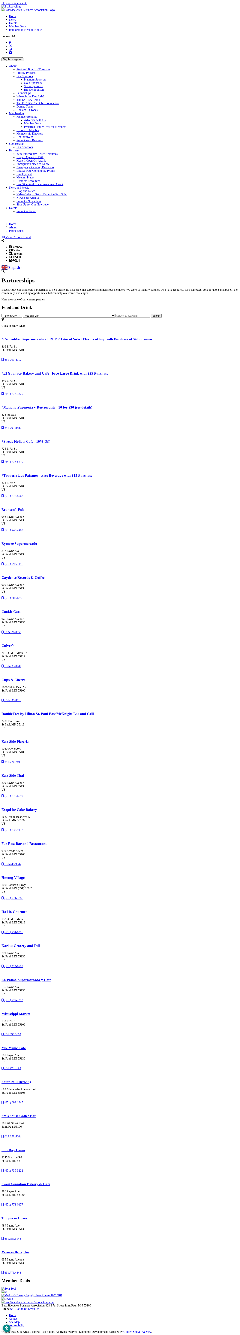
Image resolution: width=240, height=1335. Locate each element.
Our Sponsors (24, 76)
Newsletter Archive (27, 197)
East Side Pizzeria (15, 742)
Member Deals (17, 26)
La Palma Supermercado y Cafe (26, 980)
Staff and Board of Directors (33, 69)
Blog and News (25, 191)
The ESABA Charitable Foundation (37, 103)
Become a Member (27, 130)
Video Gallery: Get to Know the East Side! (41, 194)
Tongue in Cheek (15, 1218)
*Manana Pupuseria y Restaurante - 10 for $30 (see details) (47, 407)
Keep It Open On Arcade (31, 160)
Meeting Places (25, 177)
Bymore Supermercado (19, 544)
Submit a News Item (28, 201)
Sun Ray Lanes (13, 1150)
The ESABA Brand (28, 99)
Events (13, 23)
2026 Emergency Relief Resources (37, 153)
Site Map (14, 1322)
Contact (13, 1318)
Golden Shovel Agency (137, 1331)
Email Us (33, 1308)
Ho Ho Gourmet (14, 912)
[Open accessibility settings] (6, 1328)
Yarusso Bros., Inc (15, 1252)
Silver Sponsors (33, 86)
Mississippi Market (16, 1014)
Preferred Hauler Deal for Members (45, 126)
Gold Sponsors (33, 82)
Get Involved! (24, 136)
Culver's (8, 646)
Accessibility (16, 1325)
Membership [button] (16, 113)
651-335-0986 (19, 1308)
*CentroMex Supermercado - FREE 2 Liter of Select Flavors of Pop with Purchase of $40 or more (77, 339)
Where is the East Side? (30, 96)
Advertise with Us (35, 120)
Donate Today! (25, 106)
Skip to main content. (14, 3)
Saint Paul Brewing (17, 1082)
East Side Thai (13, 775)
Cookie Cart (11, 612)
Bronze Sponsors (34, 89)
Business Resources (28, 180)
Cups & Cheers (13, 680)
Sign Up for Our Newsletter (33, 204)
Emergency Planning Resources (35, 167)
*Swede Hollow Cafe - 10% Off (26, 441)
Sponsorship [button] (16, 143)
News (12, 19)
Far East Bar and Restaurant (24, 844)
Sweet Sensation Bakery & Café (26, 1184)
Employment (24, 174)
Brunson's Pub (13, 510)
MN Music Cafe (14, 1048)
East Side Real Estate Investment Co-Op (40, 184)
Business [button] (14, 150)
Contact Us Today (27, 109)
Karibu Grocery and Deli (21, 946)
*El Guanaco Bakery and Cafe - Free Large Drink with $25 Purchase (55, 373)
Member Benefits (26, 116)
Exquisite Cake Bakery (19, 810)
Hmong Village (13, 878)
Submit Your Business (29, 140)
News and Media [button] (19, 187)
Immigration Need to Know (25, 29)
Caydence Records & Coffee (23, 577)
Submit (156, 315)
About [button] (12, 66)
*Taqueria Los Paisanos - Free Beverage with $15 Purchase (47, 475)
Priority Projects (25, 72)
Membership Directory (29, 133)
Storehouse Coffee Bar (19, 1116)
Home (12, 16)
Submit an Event (26, 211)
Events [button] (13, 207)
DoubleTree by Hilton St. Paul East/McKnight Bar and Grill (48, 714)
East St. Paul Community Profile (35, 170)
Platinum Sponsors (35, 79)
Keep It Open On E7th (30, 157)
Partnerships (23, 93)
